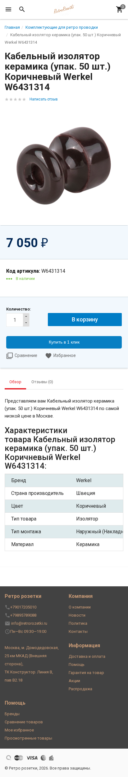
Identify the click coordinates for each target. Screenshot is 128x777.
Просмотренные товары (28, 738)
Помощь (77, 664)
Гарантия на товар (86, 672)
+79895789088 (23, 615)
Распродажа (80, 689)
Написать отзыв (44, 99)
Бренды (12, 713)
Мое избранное (19, 730)
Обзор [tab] (15, 381)
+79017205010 (23, 607)
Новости (77, 615)
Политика (78, 623)
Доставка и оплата (87, 656)
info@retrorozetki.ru (29, 623)
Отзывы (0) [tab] (42, 381)
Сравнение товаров (24, 722)
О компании (80, 607)
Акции (74, 680)
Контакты (78, 631)
